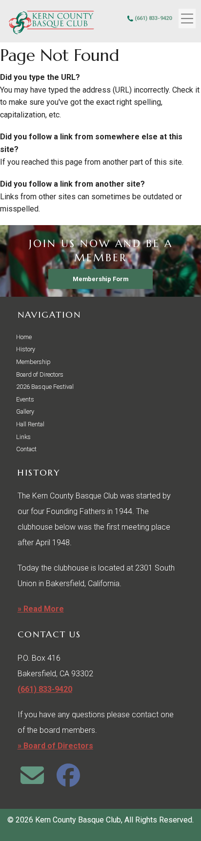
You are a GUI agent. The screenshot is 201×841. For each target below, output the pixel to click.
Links (23, 436)
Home (24, 337)
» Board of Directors (55, 745)
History (25, 349)
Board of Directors (39, 374)
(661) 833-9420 (153, 18)
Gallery (25, 411)
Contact (26, 449)
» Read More (41, 608)
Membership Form (100, 279)
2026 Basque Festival (45, 386)
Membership (33, 361)
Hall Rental (30, 424)
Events (25, 399)
